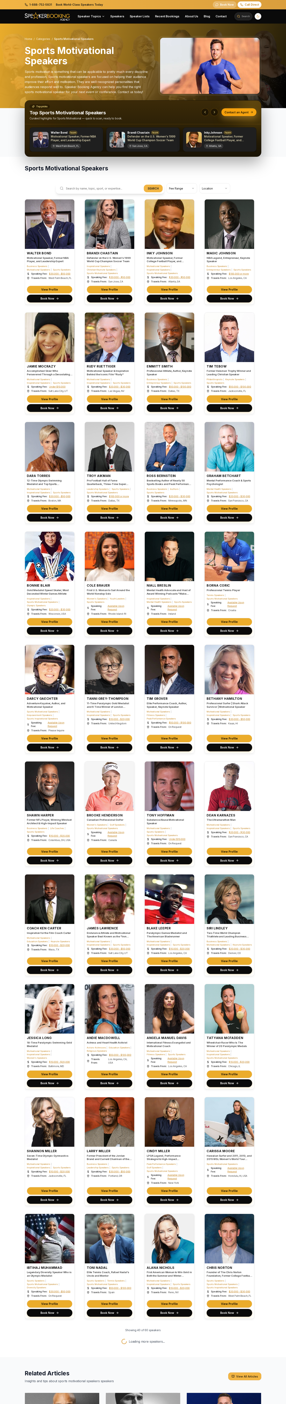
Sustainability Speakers (159, 1397)
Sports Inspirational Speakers (42, 718)
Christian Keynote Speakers (101, 269)
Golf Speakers (117, 824)
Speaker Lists (140, 16)
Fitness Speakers (156, 715)
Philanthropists (215, 379)
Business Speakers (37, 266)
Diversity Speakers (36, 1287)
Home (28, 39)
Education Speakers (37, 941)
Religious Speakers (97, 1051)
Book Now (47, 298)
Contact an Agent (237, 112)
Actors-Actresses (96, 1047)
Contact (221, 16)
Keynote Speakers (234, 379)
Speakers (117, 16)
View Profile (49, 289)
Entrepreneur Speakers (219, 269)
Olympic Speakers (36, 605)
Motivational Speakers (38, 269)
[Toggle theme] (258, 16)
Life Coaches (57, 828)
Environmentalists (156, 1394)
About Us (191, 16)
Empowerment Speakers (39, 715)
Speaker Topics (89, 16)
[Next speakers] (214, 112)
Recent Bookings (167, 16)
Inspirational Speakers (98, 266)
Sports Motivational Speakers (102, 273)
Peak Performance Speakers (161, 718)
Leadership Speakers (98, 489)
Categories (43, 39)
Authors (174, 489)
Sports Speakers (62, 269)
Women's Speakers (97, 598)
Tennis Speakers (215, 595)
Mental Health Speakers (219, 489)
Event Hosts (93, 1394)
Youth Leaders (117, 598)
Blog (207, 16)
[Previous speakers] (205, 112)
